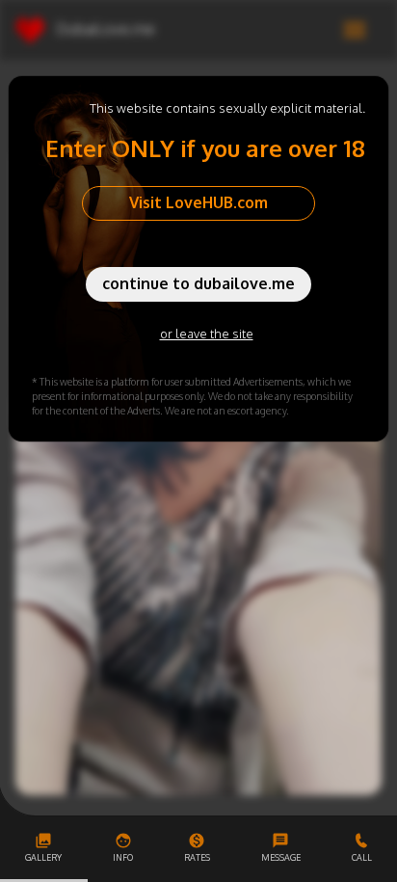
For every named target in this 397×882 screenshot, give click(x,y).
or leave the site (206, 333)
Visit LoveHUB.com (198, 202)
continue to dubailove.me (198, 283)
